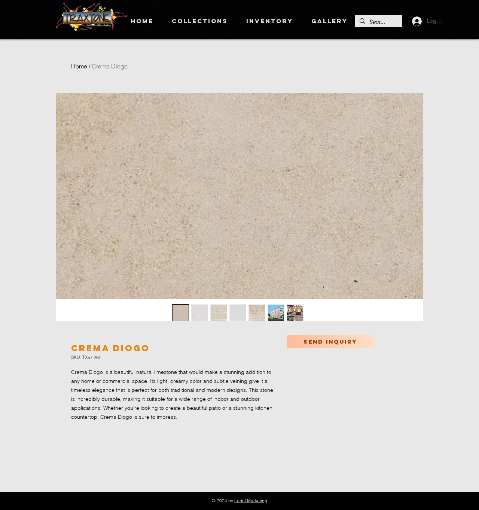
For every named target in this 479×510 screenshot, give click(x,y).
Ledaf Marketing (250, 500)
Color (314, 354)
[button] (199, 20)
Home (79, 66)
